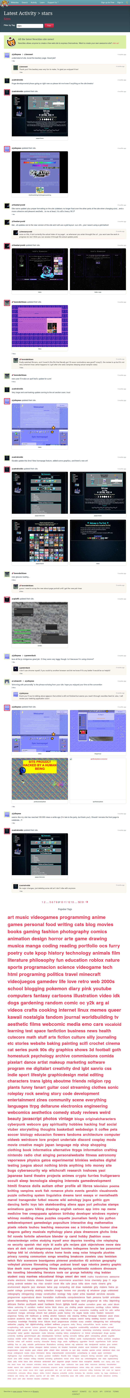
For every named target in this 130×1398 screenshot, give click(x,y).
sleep (23, 1180)
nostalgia (33, 1016)
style (46, 1244)
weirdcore (29, 1139)
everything (95, 1100)
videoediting (22, 1300)
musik (108, 1370)
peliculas (100, 1204)
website (37, 1043)
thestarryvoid (19, 204)
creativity (62, 1068)
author (117, 1310)
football (102, 1049)
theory (53, 1341)
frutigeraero (110, 1175)
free (25, 1213)
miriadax (117, 1367)
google (67, 1361)
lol (26, 1252)
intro (96, 1209)
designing (65, 1268)
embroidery (37, 1364)
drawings (52, 1209)
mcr (74, 1290)
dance (30, 1062)
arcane (93, 1376)
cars (98, 1023)
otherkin (53, 1315)
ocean (106, 1236)
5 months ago (122, 205)
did (30, 1330)
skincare (12, 1304)
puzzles (50, 1218)
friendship (33, 1321)
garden (27, 1333)
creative (25, 1144)
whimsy (13, 1218)
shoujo (10, 1353)
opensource (89, 1307)
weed (40, 1304)
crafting (110, 1149)
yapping (21, 1324)
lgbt (85, 1068)
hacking (90, 1124)
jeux (20, 1370)
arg (100, 1002)
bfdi (20, 1252)
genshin (92, 1190)
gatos (46, 1160)
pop (56, 1287)
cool (64, 1087)
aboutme (62, 1081)
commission (107, 1353)
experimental (63, 1160)
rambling (57, 1364)
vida (69, 1315)
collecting (26, 1195)
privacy (12, 1256)
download (30, 1379)
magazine (73, 1327)
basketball (65, 1129)
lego (77, 1300)
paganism (60, 1361)
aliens (72, 1204)
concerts (73, 1336)
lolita (80, 1283)
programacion (40, 966)
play (24, 1344)
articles (31, 1347)
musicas (11, 1338)
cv (83, 1333)
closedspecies (47, 1336)
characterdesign (18, 1240)
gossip (82, 1364)
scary (81, 1321)
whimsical (37, 1361)
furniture (58, 1336)
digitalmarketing (36, 1324)
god (56, 1280)
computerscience (76, 1297)
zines (42, 1100)
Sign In (120, 2)
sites (51, 1330)
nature (112, 959)
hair (27, 1324)
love (72, 981)
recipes (74, 1244)
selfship (11, 1344)
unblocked (113, 1290)
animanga (31, 1312)
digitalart (42, 1068)
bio (101, 1218)
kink (16, 1370)
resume (53, 1200)
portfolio (88, 945)
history (56, 952)
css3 (60, 1370)
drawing (98, 938)
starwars (41, 1287)
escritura (102, 1344)
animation (19, 938)
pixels (12, 1227)
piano (68, 1231)
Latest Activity (20, 13)
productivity (63, 1373)
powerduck (31, 655)
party (15, 1361)
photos (50, 1118)
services (101, 1293)
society (37, 1338)
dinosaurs (109, 1268)
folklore (72, 1338)
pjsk (83, 1244)
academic (52, 1338)
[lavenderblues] (7, 303)
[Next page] (86, 902)
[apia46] (7, 599)
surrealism (90, 1304)
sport (24, 1075)
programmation (13, 1350)
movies (105, 924)
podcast (65, 1264)
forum (59, 1304)
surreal (110, 1327)
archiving (114, 1376)
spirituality (59, 1124)
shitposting (43, 1330)
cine (99, 1240)
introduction (90, 1227)
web (95, 981)
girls (109, 1283)
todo (69, 1356)
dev (76, 1276)
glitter (46, 1350)
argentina (39, 1376)
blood (77, 1358)
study (75, 1112)
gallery (26, 1231)
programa (65, 1324)
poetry (15, 952)
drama (60, 1307)
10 (61, 902)
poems (114, 1186)
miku (105, 1300)
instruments (93, 1364)
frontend (48, 1373)
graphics (64, 1049)
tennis (98, 1324)
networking (87, 1330)
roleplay (15, 1093)
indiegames (80, 1248)
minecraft (90, 974)
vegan (63, 1364)
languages (18, 1106)
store (87, 1283)
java (55, 1310)
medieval (64, 1318)
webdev (28, 1283)
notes (17, 1341)
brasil (76, 1264)
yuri (89, 1204)
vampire (10, 1347)
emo (87, 1023)
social (112, 1124)
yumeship (29, 1290)
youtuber (48, 1356)
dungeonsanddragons (71, 1367)
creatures (98, 1367)
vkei (39, 1244)
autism (47, 1185)
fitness (91, 1155)
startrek (46, 1347)
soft (22, 1341)
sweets (94, 1353)
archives (107, 1338)
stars (11, 1248)
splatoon (54, 1213)
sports (15, 966)
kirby (34, 1318)
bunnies (66, 1248)
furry (114, 945)
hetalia (68, 1330)
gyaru (29, 1209)
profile (70, 1185)
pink (87, 988)
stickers (40, 1280)
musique (27, 1358)
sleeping (56, 1180)
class (104, 1358)
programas (12, 1315)
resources (62, 1227)
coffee (104, 1129)
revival (66, 1358)
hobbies (76, 1124)
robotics (93, 1264)
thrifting (84, 1315)
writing (65, 924)
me (29, 1068)
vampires (27, 1190)
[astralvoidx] (7, 92)
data (117, 1244)
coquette (64, 1218)
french (91, 1341)
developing (78, 1373)
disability (97, 1361)
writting (46, 1315)
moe (118, 1350)
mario (94, 1283)
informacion (40, 1353)
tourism (103, 1318)
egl (51, 1318)
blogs (79, 1118)
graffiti (18, 1330)
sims (15, 1358)
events (79, 1190)
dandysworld (93, 1344)
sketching (33, 1310)
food (51, 924)
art (11, 917)
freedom (100, 1312)
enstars (105, 1324)
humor (105, 1227)
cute (29, 952)
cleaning (75, 1315)
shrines (44, 1338)
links (113, 1231)
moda (111, 1139)
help (69, 1293)
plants (14, 1087)
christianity (36, 1252)
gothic (97, 1200)
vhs (73, 1312)
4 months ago (122, 54)
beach (13, 1364)
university (11, 1336)
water (20, 1333)
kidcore (47, 1321)
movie (13, 1144)
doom (39, 1297)
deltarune (50, 1106)
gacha (56, 1330)
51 (83, 902)
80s (62, 1283)
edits (76, 1376)
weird (105, 1112)
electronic (21, 1280)
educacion (43, 1134)
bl (52, 1244)
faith (103, 1370)
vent (83, 1276)
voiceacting (95, 1336)
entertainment (21, 1100)
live (16, 1344)
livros (87, 1280)
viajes (10, 1361)
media (73, 1023)
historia (31, 1280)
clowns (102, 1283)
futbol (42, 1200)
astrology (74, 1200)
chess (39, 1218)
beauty (14, 1118)
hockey (67, 1312)
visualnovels (108, 1190)
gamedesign (43, 1222)
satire (106, 1356)
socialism (32, 1307)
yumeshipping (82, 1353)
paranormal (113, 1248)
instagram (75, 1356)
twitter (87, 1364)
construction (50, 1293)
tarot (78, 1195)
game (81, 938)
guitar (53, 1087)
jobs (16, 1376)
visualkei (10, 1367)
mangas (21, 1312)
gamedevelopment (96, 1180)
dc (100, 1300)
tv (116, 1016)
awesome (114, 1276)
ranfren (52, 1379)
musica (16, 945)
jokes (23, 1379)
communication (70, 1353)
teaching (47, 1227)
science (66, 966)
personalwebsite (70, 1155)
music (22, 917)
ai (107, 1002)
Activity (34, 2)
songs (52, 1256)
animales (115, 1297)
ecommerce (65, 1280)
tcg (102, 1373)
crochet (96, 1043)
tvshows (90, 1170)
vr (96, 1195)
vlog (97, 1272)
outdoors (96, 1268)
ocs (103, 945)
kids (86, 1344)
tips (84, 1373)
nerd (83, 1300)
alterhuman (115, 1330)
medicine (14, 1213)
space (40, 1031)
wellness (56, 1324)
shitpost (40, 1350)
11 (65, 902)
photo (69, 1190)
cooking (48, 1009)
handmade (73, 1347)
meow (109, 1244)
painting (70, 1043)
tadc (56, 1370)
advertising (102, 1364)
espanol (16, 1367)
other (59, 1185)
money (98, 1165)
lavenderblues (20, 301)
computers (20, 995)
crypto (81, 1175)
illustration (86, 995)
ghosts (104, 1336)
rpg (107, 1081)
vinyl (20, 1356)
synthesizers (58, 1358)
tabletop (115, 1307)
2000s (108, 981)
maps (76, 1310)
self (44, 1376)
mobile (18, 1338)
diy (51, 1049)
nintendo (15, 1155)
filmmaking (41, 1264)
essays (88, 1195)
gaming (31, 931)
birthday (69, 1213)
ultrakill (51, 1350)
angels (79, 1312)
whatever (95, 1290)
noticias (40, 1356)
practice (81, 1347)
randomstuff (47, 1361)
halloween (102, 1315)
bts (10, 1272)
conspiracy (12, 1321)
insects (32, 1300)
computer (112, 1134)
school (15, 988)
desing (45, 1364)
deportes (76, 1240)
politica (82, 1376)
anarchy (37, 1341)
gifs (65, 1244)
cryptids (111, 1336)
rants (66, 1327)
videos (15, 1009)
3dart (30, 1338)
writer (24, 1338)
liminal (87, 1333)
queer (114, 1009)
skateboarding (55, 1204)
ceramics (106, 1330)
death (18, 1268)
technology (78, 952)
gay (45, 1124)
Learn (42, 2)
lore (42, 1139)
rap (103, 1209)
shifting (90, 1370)
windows (98, 1213)
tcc (106, 1310)
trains (111, 1287)
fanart (40, 1087)
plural (110, 1315)
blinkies (81, 1160)
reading (68, 945)
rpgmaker (83, 1341)
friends (79, 1081)
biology (26, 1134)
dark (23, 1248)
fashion (50, 931)
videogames (44, 917)
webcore (34, 1124)
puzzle (12, 1195)
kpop (41, 952)
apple (100, 1353)
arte (68, 938)
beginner (117, 1370)
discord (84, 1139)
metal (83, 1075)
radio (28, 1155)
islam (21, 1367)
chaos (33, 1353)
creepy (38, 1293)
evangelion (88, 1361)
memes (98, 1009)
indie (12, 1075)
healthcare (34, 1315)
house (19, 1364)
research (74, 1170)
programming (75, 917)
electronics (72, 1106)
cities (57, 1376)
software (96, 1062)
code (67, 1093)
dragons (14, 1231)
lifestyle (38, 1075)
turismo (35, 1327)
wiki (63, 1200)
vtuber (13, 1129)
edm (111, 1310)
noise (84, 1252)
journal (72, 1016)
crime (72, 1358)
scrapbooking (13, 1327)
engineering (96, 1106)
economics (84, 1310)
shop (84, 1144)
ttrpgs (77, 1149)
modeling (94, 1310)
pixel (57, 1248)
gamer (11, 1300)
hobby (83, 1236)
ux (20, 1344)
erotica (60, 1338)
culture (78, 1037)
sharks (11, 1280)
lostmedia (64, 1350)
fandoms (74, 1134)
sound (15, 1310)
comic (71, 1002)
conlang (60, 1344)
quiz (73, 1350)
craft (30, 1248)
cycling (65, 1336)
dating (87, 1367)
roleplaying (110, 1240)
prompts (99, 1376)
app (88, 1209)
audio (58, 1244)
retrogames (51, 1327)
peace (72, 1376)
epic (104, 1304)
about (38, 1165)
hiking (39, 1209)
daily (78, 1350)
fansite (94, 1248)
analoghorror (75, 1333)
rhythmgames (12, 1356)
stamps (113, 1204)
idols (31, 1361)
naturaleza (89, 1373)
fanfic (25, 1204)
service (111, 1318)
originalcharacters (100, 1118)
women (28, 1327)
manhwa (32, 1276)
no (9, 1244)
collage (54, 1264)
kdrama (69, 1310)
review (17, 1347)
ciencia (31, 1370)
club (48, 1376)
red (112, 1370)
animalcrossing (45, 1367)
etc (11, 1043)
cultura (108, 1307)
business (76, 1031)
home (58, 1252)
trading (41, 1300)
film (116, 952)
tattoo (66, 1333)
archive (62, 1056)
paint (19, 1379)
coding (50, 945)
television (101, 1186)
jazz (33, 1287)
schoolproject (97, 1333)
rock (29, 1093)
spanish (29, 1244)
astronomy (107, 1155)
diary (74, 988)
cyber (75, 1293)
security (17, 1244)
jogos (87, 1200)
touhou (34, 1227)
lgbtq (47, 1081)
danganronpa (43, 1248)
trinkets (50, 1300)
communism (38, 1256)
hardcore (62, 1315)
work (38, 1190)
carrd (73, 1236)
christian (73, 1321)
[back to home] (4, 3)
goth (116, 1049)
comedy (61, 1112)
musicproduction (89, 1338)
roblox (96, 959)
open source (17, 1391)
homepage (92, 1315)
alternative (61, 1149)
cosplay (98, 1139)
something (11, 1370)
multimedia (60, 1297)
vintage (66, 1118)
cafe (68, 1283)
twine (49, 1287)
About (75, 1391)
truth (109, 1341)
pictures (27, 1264)
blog (91, 924)
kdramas (50, 1333)
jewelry (105, 1264)
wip (44, 1170)
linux (83, 1009)
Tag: (9, 25)
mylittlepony (73, 1341)
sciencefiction (88, 1324)
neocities (85, 1350)
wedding (95, 1318)
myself (56, 1240)
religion (95, 1081)
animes (68, 1175)
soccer (13, 1134)
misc (40, 1283)
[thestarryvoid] (7, 246)
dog (90, 1222)
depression (35, 1333)
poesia (25, 1330)
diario (36, 1370)
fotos (117, 1362)
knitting (13, 1190)
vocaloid (113, 1024)
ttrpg (34, 1106)
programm (54, 1367)
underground (18, 1353)
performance (40, 1344)
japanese (15, 1175)
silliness (29, 1373)
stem (53, 1361)
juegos (26, 1165)
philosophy (42, 959)
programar (92, 1300)
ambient (48, 1324)
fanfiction (56, 1031)
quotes (112, 1333)
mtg (73, 1344)
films (35, 1023)
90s (43, 1049)
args (114, 1280)
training (91, 1356)
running (24, 1256)
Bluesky (36, 1391)
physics (33, 1160)
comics (99, 931)
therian (21, 1304)
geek (34, 1350)
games (15, 924)
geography (109, 1260)
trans (35, 1081)
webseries (12, 1324)
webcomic (53, 1023)
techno (48, 1307)
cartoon (78, 1209)
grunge (74, 1272)
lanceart (29, 54)
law (102, 1248)
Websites (15, 2)
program (16, 1068)
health (105, 1031)
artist (42, 1062)
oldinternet (106, 1350)
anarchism (78, 1280)
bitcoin (116, 1304)
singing (49, 1155)
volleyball (14, 1264)
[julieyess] (7, 149)
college (18, 1290)
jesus (74, 1283)
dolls (36, 1185)
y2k (91, 1002)
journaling (106, 1037)
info (88, 1165)
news (92, 1031)
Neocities (7, 1391)
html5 (12, 1185)
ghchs (104, 1231)
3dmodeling (34, 1272)
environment (14, 1287)
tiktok (54, 1307)
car (67, 1272)
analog (61, 1310)
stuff (42, 1037)
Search (25, 2)
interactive (78, 1222)
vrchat (20, 1361)
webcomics (19, 1112)
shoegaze (38, 1347)
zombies (70, 1373)
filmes (53, 1268)
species (92, 1350)
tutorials (11, 1341)
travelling (19, 1272)
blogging (35, 988)
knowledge (22, 1321)
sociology (100, 1307)
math (31, 1037)
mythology (55, 1231)
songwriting (114, 1356)
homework (77, 1330)
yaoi (101, 1170)
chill (26, 1315)
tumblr (106, 1297)
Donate (83, 1391)
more (102, 1362)
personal (34, 924)
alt (17, 1248)
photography (74, 931)
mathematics (103, 1222)
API (101, 1391)
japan (49, 1144)
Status (107, 1391)
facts (23, 1364)
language (63, 1144)
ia (89, 1353)
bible (39, 1318)
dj (88, 1290)
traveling (89, 1240)
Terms (116, 1391)
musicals (39, 1231)
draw (78, 1287)
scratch (48, 1283)
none (26, 1268)
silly (91, 1037)
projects (54, 1175)
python (110, 1218)
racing (56, 1318)
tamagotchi (105, 1367)
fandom (54, 1016)
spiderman (79, 1344)
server (115, 1341)
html (13, 974)
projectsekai (45, 1379)
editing (96, 1075)
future (26, 1361)
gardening (32, 1002)
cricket (45, 1318)
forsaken (65, 1347)
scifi (83, 1043)
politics (55, 974)
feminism (111, 1256)
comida (106, 1056)
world (101, 1310)
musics (26, 1353)
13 (72, 902)
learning (16, 1031)
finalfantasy (97, 1370)
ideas (50, 1310)
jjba (39, 1336)
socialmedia (81, 1268)
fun (60, 959)
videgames (55, 1373)
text (106, 1321)
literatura (49, 1272)
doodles (28, 1350)
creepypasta (38, 1213)
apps (81, 1204)
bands (86, 1312)
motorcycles (22, 1373)
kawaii (15, 1016)
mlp (76, 1144)
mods (44, 1333)
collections (36, 1367)
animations (16, 1209)
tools (60, 1272)
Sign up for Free (107, 2)
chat (37, 1155)
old (72, 1287)
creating (59, 1333)
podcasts (52, 1312)
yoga (103, 1290)
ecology (61, 1293)
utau (100, 1256)
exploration (28, 1367)
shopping (98, 1144)
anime (99, 917)
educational (46, 1276)
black (81, 1361)
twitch (11, 1260)
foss (66, 1338)
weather (81, 1304)
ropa (9, 1310)
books (15, 931)
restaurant (109, 1312)
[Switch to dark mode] (127, 2)
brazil (54, 1321)
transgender (27, 1200)
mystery (112, 1213)
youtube (102, 988)
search (81, 1318)
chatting (73, 1307)
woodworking (65, 1376)
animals (101, 952)
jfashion (95, 1236)
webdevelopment (20, 1222)
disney (48, 1353)
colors (92, 1312)
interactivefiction (111, 1364)
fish (46, 1190)
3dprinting (114, 1300)
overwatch (30, 1364)
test (29, 1031)
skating (39, 1290)
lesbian (106, 1272)
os (70, 1350)
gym (106, 1200)
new (99, 1358)
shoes (116, 1315)
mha (9, 1364)
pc (117, 1287)
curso (35, 1330)
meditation (56, 1356)
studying (45, 1240)
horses (67, 1290)
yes (66, 1307)
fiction (64, 1037)
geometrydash (49, 1370)
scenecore (30, 1260)
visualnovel (12, 1312)
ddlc (27, 1376)
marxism (75, 1361)
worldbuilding (97, 1016)
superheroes (101, 1341)
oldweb (14, 1139)
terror (40, 1321)
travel (71, 974)
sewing (42, 1093)
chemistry (96, 1280)
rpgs (84, 1264)
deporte (26, 1287)
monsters (23, 1310)
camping (112, 1347)
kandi (74, 1304)
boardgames (47, 1260)
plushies (109, 1252)
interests (72, 1180)
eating (87, 1318)
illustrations (51, 1344)
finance (24, 1185)
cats (79, 924)
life (62, 981)
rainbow (81, 1367)
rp (66, 1236)
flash (88, 1297)
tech (107, 966)
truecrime (42, 1310)
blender (57, 1236)
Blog (95, 1391)
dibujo (105, 1347)
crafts (30, 1009)
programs (24, 1347)
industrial (41, 1358)
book (27, 1149)
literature (18, 959)
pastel (11, 1290)
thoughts (47, 1129)
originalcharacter (58, 1353)
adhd (20, 1358)
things (59, 1276)
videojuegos (21, 981)
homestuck (18, 1056)
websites (97, 1160)
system (39, 1195)
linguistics (53, 1195)
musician (97, 1373)
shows (81, 1049)
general (43, 1327)
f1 (110, 1280)
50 (79, 902)
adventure (43, 1236)
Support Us (52, 2)
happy (106, 1373)
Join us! (115, 43)
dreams (68, 1195)
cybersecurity (29, 1170)
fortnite (29, 1236)
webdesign (84, 1129)
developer (83, 1213)
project (53, 1139)
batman (67, 1344)
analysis (73, 1318)
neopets (75, 1370)
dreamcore (90, 1231)
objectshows (96, 1244)
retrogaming (28, 1293)
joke (92, 1367)
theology (11, 1330)
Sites (7, 19)
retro (83, 981)
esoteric (29, 1341)
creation (88, 1321)
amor (66, 1240)
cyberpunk (16, 1124)
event (58, 1300)
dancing (13, 1204)
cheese (25, 1370)
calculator (99, 1356)
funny (26, 1087)
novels (18, 1236)
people (80, 1307)
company (53, 1347)
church (10, 1358)
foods (67, 1252)
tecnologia (38, 1180)
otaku (73, 1324)
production (76, 1260)
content (114, 1344)
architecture (93, 1134)
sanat (87, 1347)
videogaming (98, 1321)
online (34, 1240)
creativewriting (28, 1356)
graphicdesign (62, 1075)
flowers (59, 1134)
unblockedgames (91, 1358)
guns (108, 1344)
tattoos (10, 1307)
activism (95, 1260)
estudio (31, 1344)
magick (41, 1370)
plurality (82, 1290)
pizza (77, 1231)
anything (76, 1165)
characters (18, 1081)
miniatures (11, 1376)
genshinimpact (30, 1336)
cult (64, 1370)
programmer (14, 1297)
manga (33, 945)
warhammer (83, 1370)
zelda (113, 1362)
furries (93, 1175)
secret (14, 1379)
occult (13, 1180)
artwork (39, 1312)
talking (81, 1336)
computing (64, 1287)
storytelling (29, 1129)
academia (21, 1318)
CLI (90, 1391)
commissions (84, 1056)
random (54, 1002)
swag (76, 1252)
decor (22, 1350)
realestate (87, 1287)
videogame (88, 966)
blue (10, 1268)
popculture (61, 1222)
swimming (19, 1307)
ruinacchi (17, 680)
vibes (113, 1350)
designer (35, 1373)
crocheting (97, 1330)
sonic (113, 1087)
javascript (32, 1118)
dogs (13, 1002)
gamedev (47, 981)
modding (26, 1218)
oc (82, 1002)
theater (48, 1280)
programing (32, 974)
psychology (42, 1056)
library (79, 1324)
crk (59, 1347)
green (99, 1304)
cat (11, 1049)
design (39, 938)
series (21, 1049)
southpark (31, 1304)
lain (41, 1204)
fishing (21, 1315)
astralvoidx (18, 79)
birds (63, 1165)
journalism (79, 1218)
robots (22, 1227)
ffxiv (19, 1260)
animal (98, 1350)
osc (73, 1227)
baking (53, 1043)
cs (35, 1356)
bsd (45, 1312)
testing (13, 1165)
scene (78, 1100)
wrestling (63, 1256)
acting (11, 1283)
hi (25, 1307)
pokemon (56, 988)
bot (101, 1347)
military (33, 1358)
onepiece (116, 1338)
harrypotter (12, 1333)
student (12, 1276)
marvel (12, 1200)
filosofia (63, 1356)
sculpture (11, 1318)
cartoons (62, 995)
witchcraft (57, 1170)
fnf (10, 1236)
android (19, 1283)
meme (111, 1209)
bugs (12, 1170)
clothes (99, 1087)
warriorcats (68, 1300)
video (105, 995)
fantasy (42, 995)
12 (68, 902)
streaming (80, 1087)
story (56, 1093)
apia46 (16, 598)
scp (82, 1358)
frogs (60, 1327)
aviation (103, 1327)
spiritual (69, 1370)
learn (28, 1318)
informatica (42, 1149)
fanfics (100, 1338)
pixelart (15, 1062)
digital (111, 1160)
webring (21, 1376)
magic (39, 1144)
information (93, 1149)
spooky (61, 1367)
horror (55, 938)
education (76, 959)
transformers (101, 1276)
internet (67, 1009)
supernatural (28, 1297)
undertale (68, 1139)
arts (52, 1037)
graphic (116, 1264)
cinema (113, 1043)
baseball (91, 1293)
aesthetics (41, 1112)
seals (65, 1341)
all (79, 1185)
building (20, 1336)
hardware (49, 1304)
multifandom (70, 1364)
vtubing (108, 1362)
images (58, 1290)
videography (14, 1293)
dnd (76, 1068)
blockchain (94, 1347)
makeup (57, 1062)
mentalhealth (108, 1195)
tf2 (86, 1260)
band (28, 1175)
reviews (90, 1112)
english (66, 1209)
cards (79, 1338)
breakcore (77, 1256)
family (93, 1218)
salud (110, 1304)
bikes (58, 1350)
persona (97, 1297)
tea (35, 1283)
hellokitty (87, 1272)
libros (87, 1185)
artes (82, 1293)
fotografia (96, 1252)
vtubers (103, 1287)
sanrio (97, 1068)
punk (33, 1049)
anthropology (115, 1321)
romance (57, 1190)
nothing (50, 1165)
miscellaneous (114, 1373)
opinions (32, 1376)
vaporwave (17, 1160)
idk (116, 995)
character (45, 1341)
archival (87, 1376)
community (60, 1100)
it (96, 1129)
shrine (49, 1252)
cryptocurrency (113, 1358)
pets (113, 1129)
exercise (50, 1364)
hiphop (12, 1252)
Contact (76, 1394)
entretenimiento (12, 1373)
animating (48, 1358)
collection (49, 1290)
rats (110, 1324)
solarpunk (84, 1356)
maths (90, 1276)
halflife (53, 1376)
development (86, 1093)
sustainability (83, 1327)
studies (42, 1373)
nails (22, 1327)
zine (114, 1227)
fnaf (102, 1124)
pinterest (62, 1260)
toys (34, 1204)
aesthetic (18, 1023)
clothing (14, 1149)
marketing (76, 1062)
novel (56, 1283)
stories (22, 1043)
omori (69, 1276)
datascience (107, 1376)
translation (48, 1297)
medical (40, 1307)
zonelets (90, 1256)
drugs (106, 1333)
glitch (87, 1336)
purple (60, 1312)
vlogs (60, 1341)
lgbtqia (66, 1304)
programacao (63, 1321)
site (109, 1165)
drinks (9, 1379)
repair (112, 1367)
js (40, 1315)
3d (91, 1049)
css (108, 1068)
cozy (22, 1276)
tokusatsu (37, 1379)
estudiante (94, 1327)
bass (76, 1364)
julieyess (17, 54)
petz (62, 1330)
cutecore (16, 1037)
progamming (39, 1268)
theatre (39, 1175)
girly (96, 1287)
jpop (105, 1280)
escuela (111, 1293)
